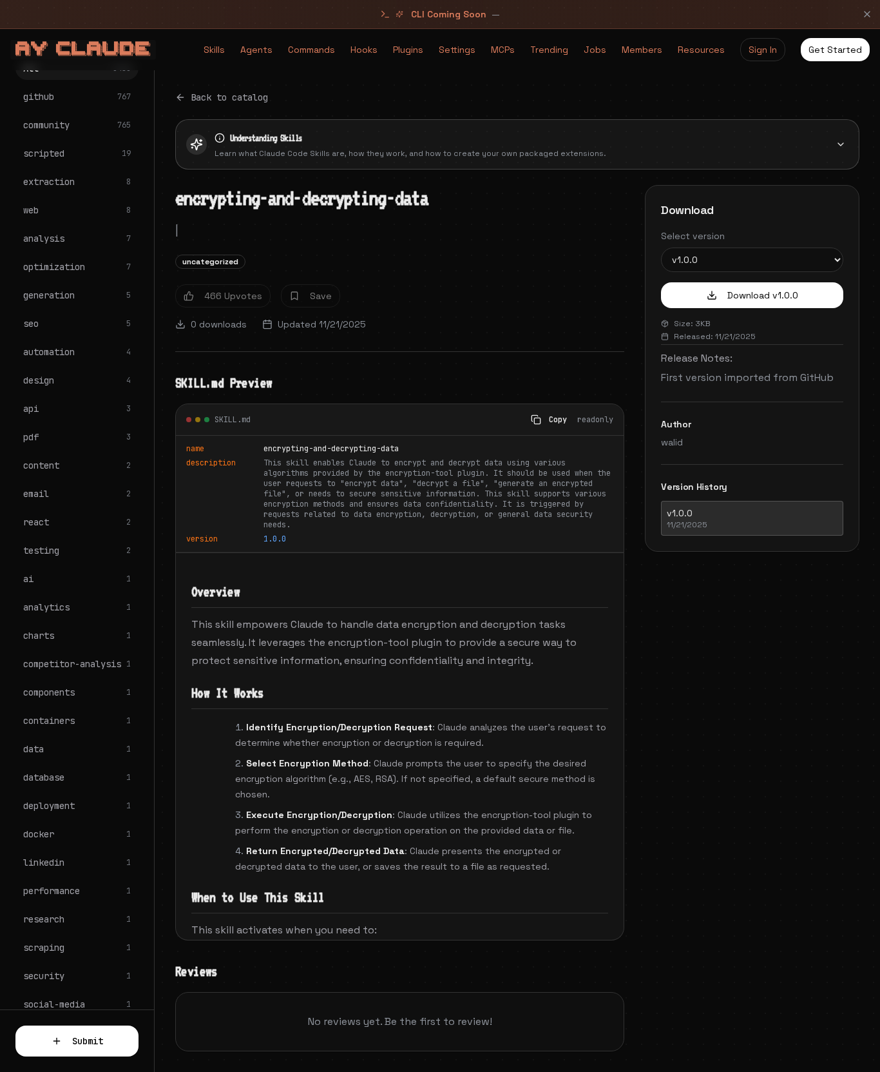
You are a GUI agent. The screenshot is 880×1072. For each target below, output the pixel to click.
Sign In (763, 49)
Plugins (408, 49)
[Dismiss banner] (867, 14)
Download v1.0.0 (762, 295)
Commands (311, 49)
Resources (701, 49)
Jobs (595, 49)
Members (642, 49)
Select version (693, 236)
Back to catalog (229, 97)
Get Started (835, 49)
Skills (214, 49)
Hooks (364, 49)
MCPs (503, 49)
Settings (457, 49)
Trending (549, 49)
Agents (256, 49)
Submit (87, 1041)
